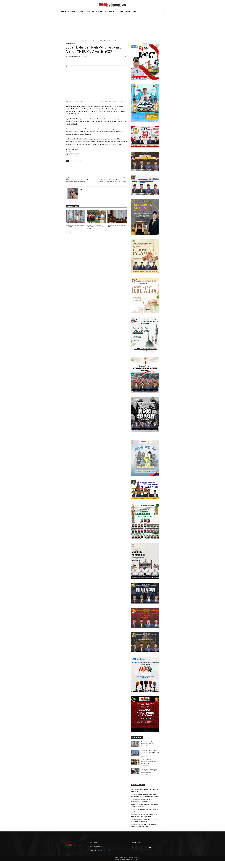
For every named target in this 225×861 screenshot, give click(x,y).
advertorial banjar (91, 222)
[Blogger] (132, 848)
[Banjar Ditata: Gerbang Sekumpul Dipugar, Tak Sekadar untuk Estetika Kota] (135, 753)
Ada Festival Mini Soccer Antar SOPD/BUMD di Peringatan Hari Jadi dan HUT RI (95, 226)
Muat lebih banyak (144, 778)
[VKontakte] (150, 848)
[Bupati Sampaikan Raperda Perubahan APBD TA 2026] (117, 216)
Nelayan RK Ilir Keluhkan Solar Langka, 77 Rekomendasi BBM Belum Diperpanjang (149, 770)
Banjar (67, 222)
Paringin (72, 161)
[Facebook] (79, 61)
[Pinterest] (87, 61)
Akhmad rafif (134, 804)
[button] (163, 12)
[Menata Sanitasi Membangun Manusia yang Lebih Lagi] (75, 216)
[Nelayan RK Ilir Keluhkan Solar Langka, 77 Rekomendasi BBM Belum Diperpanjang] (135, 771)
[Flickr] (141, 848)
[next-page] (69, 232)
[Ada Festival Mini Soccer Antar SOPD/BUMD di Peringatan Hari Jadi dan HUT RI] (96, 216)
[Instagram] (145, 848)
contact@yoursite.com (103, 850)
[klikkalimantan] (67, 56)
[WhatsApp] (91, 61)
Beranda (68, 41)
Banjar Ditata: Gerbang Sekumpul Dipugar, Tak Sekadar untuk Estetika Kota (150, 752)
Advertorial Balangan (76, 41)
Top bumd (78, 161)
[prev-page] (67, 232)
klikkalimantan (76, 56)
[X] (83, 61)
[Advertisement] (112, 25)
